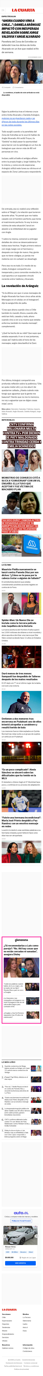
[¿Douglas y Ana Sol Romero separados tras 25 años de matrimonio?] (33, 1015)
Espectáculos (9, 16)
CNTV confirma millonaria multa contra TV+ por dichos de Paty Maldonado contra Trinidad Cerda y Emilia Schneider (17, 1123)
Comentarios (19, 87)
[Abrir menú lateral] (4, 10)
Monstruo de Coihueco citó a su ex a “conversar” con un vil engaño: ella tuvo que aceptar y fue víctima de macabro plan (21, 483)
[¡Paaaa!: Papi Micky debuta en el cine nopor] (36, 1080)
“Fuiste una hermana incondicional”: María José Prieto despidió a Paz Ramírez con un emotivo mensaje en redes (21, 822)
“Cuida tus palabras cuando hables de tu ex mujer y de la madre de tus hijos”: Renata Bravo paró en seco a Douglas (13, 988)
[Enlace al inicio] (21, 941)
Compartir (7, 87)
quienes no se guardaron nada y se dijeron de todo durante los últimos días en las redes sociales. (20, 121)
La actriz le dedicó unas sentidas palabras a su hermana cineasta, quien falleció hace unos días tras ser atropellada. (21, 833)
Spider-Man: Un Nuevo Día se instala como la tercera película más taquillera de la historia (19, 623)
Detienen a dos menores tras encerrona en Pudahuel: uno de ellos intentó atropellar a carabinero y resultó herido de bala (21, 723)
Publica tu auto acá (21, 1221)
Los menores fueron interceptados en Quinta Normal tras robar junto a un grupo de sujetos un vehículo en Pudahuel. (21, 734)
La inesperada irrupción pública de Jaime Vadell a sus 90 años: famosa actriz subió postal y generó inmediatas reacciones (17, 1112)
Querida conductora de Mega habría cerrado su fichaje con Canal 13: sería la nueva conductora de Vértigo (17, 1069)
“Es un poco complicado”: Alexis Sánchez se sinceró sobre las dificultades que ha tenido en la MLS (19, 774)
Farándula (22, 409)
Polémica (29, 409)
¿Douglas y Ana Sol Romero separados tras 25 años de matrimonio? (14, 1015)
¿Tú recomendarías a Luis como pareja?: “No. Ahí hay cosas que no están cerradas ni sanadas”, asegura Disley (21, 950)
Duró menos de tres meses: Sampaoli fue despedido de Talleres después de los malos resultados (21, 676)
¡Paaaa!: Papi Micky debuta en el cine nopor (16, 1078)
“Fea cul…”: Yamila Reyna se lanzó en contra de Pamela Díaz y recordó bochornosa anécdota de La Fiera (17, 1090)
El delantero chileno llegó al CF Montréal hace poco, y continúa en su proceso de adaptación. (21, 783)
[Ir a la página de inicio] (23, 10)
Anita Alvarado (7, 411)
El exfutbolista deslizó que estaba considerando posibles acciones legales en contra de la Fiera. (20, 585)
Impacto (37, 409)
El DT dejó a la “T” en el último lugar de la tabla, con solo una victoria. (21, 684)
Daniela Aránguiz (30, 411)
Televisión (14, 409)
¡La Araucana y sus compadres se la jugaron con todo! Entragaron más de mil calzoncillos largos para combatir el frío (14, 1002)
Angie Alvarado (18, 411)
